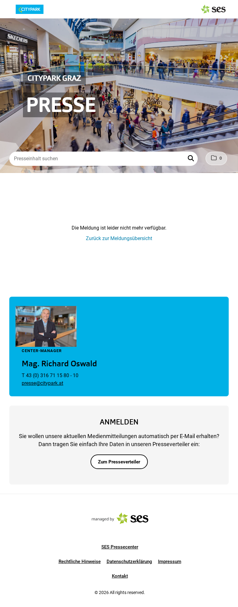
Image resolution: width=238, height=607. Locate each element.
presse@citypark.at (42, 383)
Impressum (169, 561)
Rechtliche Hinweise (80, 561)
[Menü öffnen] (10, 8)
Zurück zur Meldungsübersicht (119, 238)
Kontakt (120, 576)
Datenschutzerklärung (129, 561)
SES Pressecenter (119, 547)
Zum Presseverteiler (119, 462)
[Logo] (39, 9)
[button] (191, 159)
